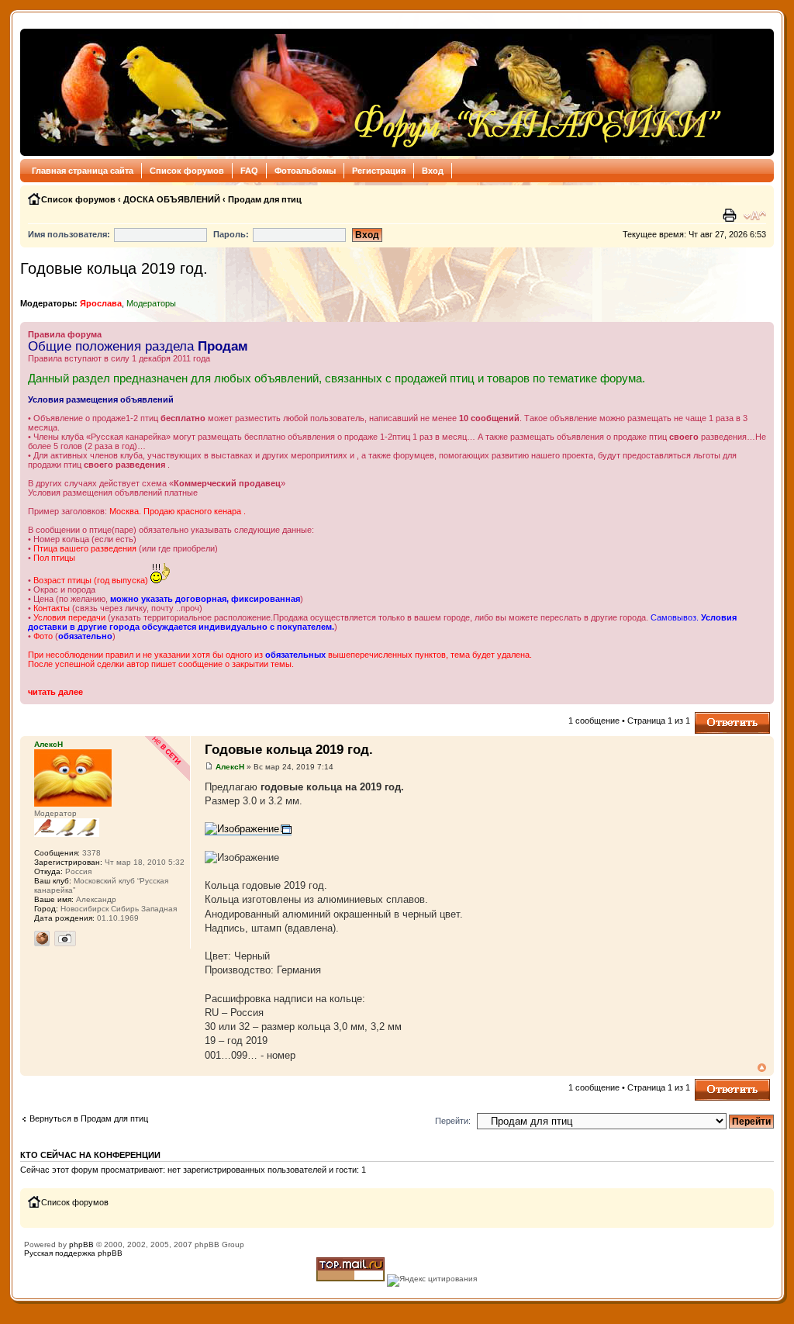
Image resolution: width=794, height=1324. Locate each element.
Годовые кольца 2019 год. (114, 268)
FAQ (249, 170)
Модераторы (151, 303)
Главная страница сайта (82, 170)
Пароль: (231, 234)
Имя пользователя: (69, 234)
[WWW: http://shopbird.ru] (42, 938)
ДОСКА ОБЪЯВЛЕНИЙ (171, 199)
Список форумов (187, 170)
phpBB (81, 1244)
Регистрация (379, 170)
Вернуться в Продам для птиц (88, 1118)
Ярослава (101, 303)
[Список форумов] (375, 92)
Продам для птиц (265, 199)
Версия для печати (731, 216)
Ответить (713, 716)
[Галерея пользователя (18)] (65, 938)
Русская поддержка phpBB (73, 1253)
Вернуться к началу (762, 1067)
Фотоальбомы (305, 170)
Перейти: (453, 1120)
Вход (433, 170)
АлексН (230, 766)
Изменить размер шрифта (755, 216)
